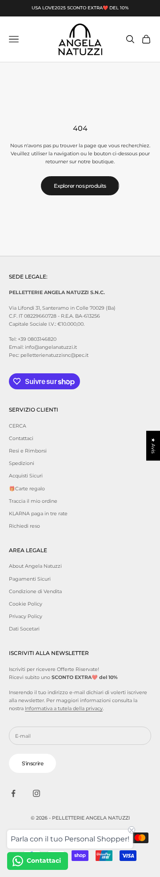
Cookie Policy (25, 604)
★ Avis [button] (153, 445)
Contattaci (21, 438)
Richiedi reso (24, 526)
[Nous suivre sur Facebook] (13, 793)
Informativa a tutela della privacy (64, 708)
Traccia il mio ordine (33, 501)
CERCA (17, 426)
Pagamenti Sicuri (30, 579)
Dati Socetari (24, 629)
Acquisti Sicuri (26, 476)
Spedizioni (21, 463)
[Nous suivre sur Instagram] (36, 793)
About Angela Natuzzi (35, 566)
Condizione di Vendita (35, 591)
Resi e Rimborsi (28, 451)
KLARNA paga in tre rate (38, 513)
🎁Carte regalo (27, 488)
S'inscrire (32, 763)
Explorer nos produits (80, 185)
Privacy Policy (25, 616)
